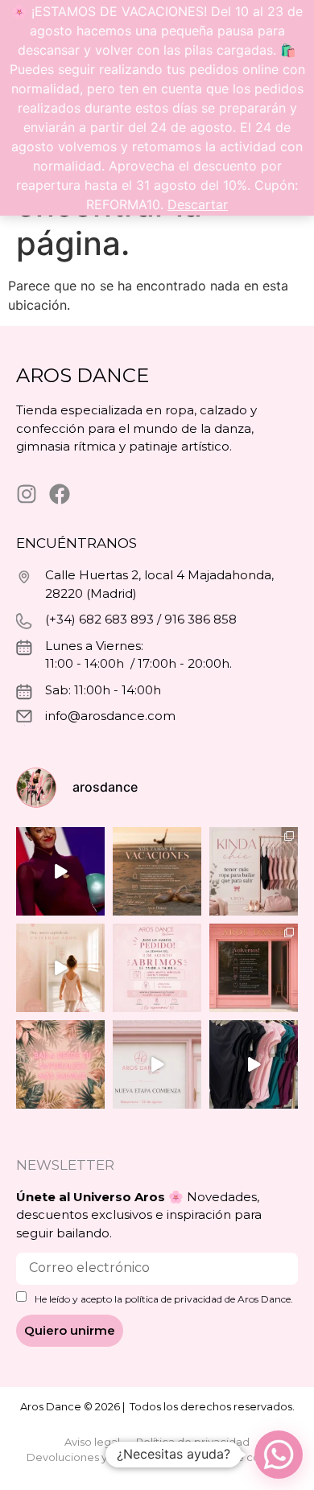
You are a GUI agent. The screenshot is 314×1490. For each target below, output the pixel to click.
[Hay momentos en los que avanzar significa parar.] (157, 1064)
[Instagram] (26, 494)
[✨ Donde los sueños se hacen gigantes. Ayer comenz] (60, 871)
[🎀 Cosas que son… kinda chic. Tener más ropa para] (253, 871)
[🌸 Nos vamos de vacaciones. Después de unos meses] (157, 871)
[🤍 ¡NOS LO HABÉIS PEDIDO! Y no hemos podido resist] (157, 968)
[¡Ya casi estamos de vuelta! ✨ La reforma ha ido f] (253, 968)
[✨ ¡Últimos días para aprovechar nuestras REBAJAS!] (253, 1064)
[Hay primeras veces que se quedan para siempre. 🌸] (60, 968)
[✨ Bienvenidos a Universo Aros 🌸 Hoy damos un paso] (60, 1064)
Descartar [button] (197, 204)
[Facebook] (59, 494)
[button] (278, 1454)
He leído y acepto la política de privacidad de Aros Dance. (164, 1299)
